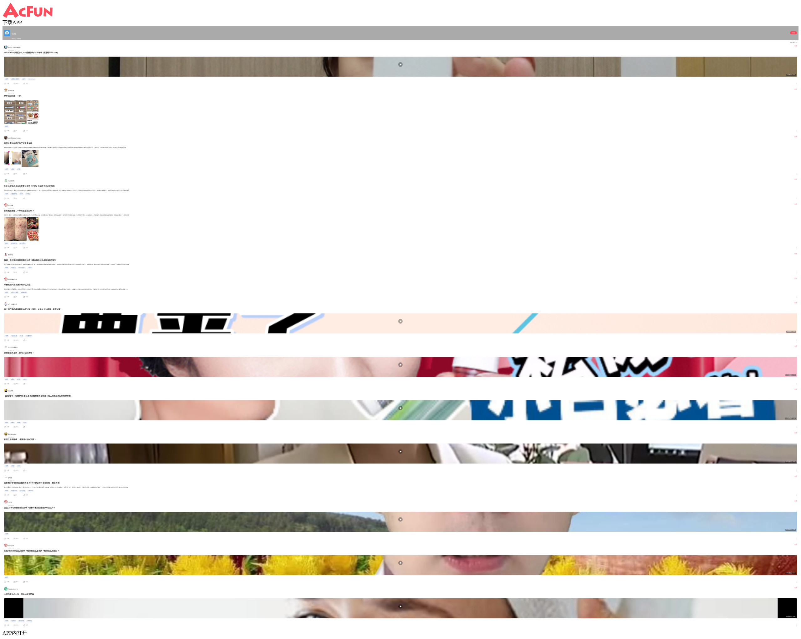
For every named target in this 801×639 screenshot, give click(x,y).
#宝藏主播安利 (15, 79)
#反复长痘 (29, 336)
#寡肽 (30, 267)
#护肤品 (28, 194)
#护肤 (18, 169)
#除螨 (12, 466)
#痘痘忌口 (22, 243)
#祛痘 (6, 79)
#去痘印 (13, 620)
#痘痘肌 (29, 620)
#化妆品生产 (21, 267)
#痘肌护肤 (14, 243)
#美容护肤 (14, 194)
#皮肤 (12, 169)
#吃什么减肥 (14, 292)
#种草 (25, 379)
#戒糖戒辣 (24, 292)
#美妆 (21, 194)
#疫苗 (21, 336)
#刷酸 (18, 422)
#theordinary (31, 79)
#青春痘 (30, 490)
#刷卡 (18, 466)
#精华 (23, 79)
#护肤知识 (14, 490)
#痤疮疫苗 (14, 336)
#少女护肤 (22, 490)
